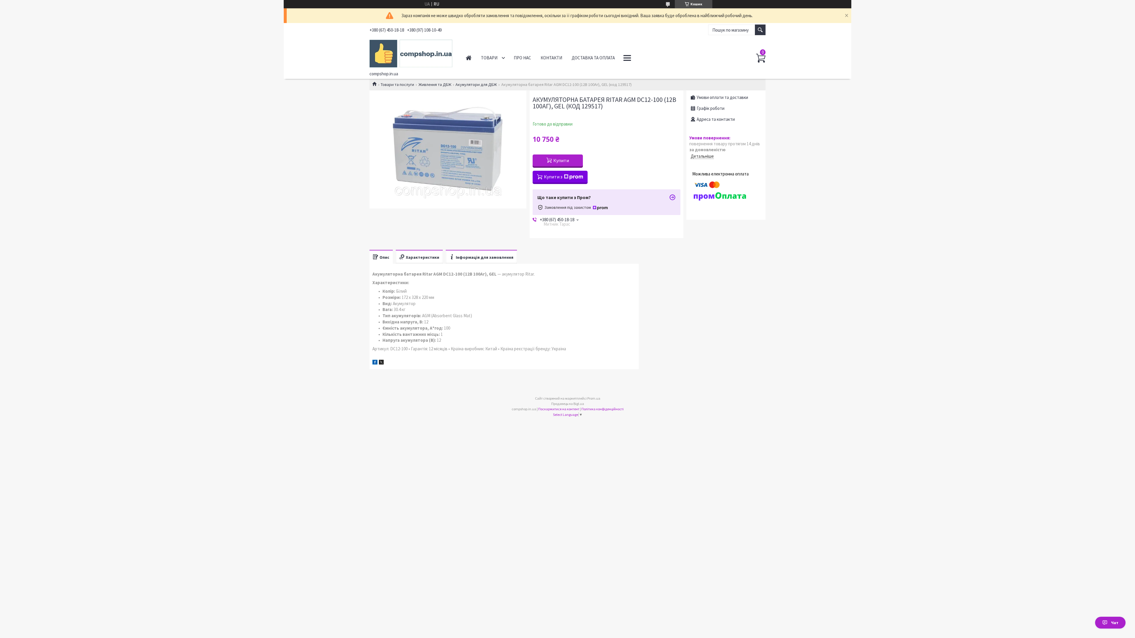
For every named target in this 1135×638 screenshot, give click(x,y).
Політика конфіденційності (602, 409)
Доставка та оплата (593, 58)
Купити (561, 160)
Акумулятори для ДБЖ (476, 84)
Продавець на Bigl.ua (567, 403)
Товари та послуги (397, 84)
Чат (1114, 622)
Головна (468, 58)
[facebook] (374, 363)
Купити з (553, 177)
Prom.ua (593, 398)
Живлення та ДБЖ (435, 84)
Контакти (551, 58)
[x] (381, 363)
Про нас (522, 58)
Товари (489, 58)
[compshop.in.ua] (411, 53)
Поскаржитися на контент (558, 409)
